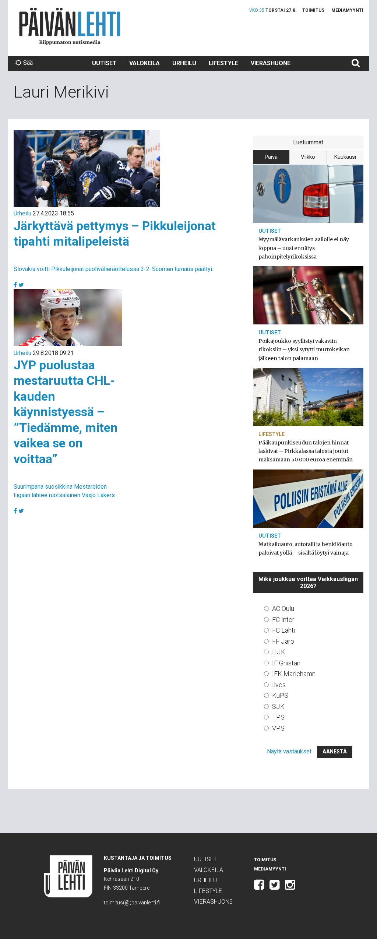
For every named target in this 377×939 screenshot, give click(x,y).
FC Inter (283, 619)
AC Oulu (283, 608)
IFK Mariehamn (294, 674)
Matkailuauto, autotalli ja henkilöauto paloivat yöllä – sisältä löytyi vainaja (305, 548)
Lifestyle (223, 63)
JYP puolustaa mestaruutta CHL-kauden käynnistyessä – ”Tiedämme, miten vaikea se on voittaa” (66, 412)
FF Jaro (283, 641)
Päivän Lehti (69, 26)
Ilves (279, 685)
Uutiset (104, 63)
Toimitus (313, 10)
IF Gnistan (286, 663)
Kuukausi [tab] (345, 157)
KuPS (280, 695)
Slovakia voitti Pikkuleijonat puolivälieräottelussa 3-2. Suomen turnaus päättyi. (113, 268)
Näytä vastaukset (289, 751)
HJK (278, 652)
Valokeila (144, 63)
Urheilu (184, 63)
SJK (278, 706)
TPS (278, 717)
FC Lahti (283, 630)
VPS (278, 728)
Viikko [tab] (308, 157)
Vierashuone (270, 63)
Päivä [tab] (271, 157)
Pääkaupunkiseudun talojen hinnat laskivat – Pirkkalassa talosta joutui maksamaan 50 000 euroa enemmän (305, 451)
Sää (28, 62)
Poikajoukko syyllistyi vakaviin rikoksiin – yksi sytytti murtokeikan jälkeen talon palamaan (304, 349)
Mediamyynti (347, 10)
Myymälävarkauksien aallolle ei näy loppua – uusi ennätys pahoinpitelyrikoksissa (303, 248)
